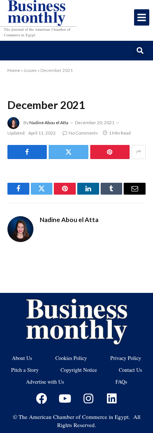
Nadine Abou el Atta (48, 122)
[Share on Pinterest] (110, 152)
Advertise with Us (45, 381)
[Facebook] (41, 398)
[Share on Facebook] (27, 152)
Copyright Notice (79, 369)
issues (30, 70)
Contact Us (130, 369)
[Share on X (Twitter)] (68, 152)
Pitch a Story (25, 369)
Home (13, 70)
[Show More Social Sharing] (138, 152)
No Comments (83, 133)
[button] (140, 50)
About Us (22, 357)
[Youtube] (65, 398)
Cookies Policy (71, 357)
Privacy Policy (125, 357)
